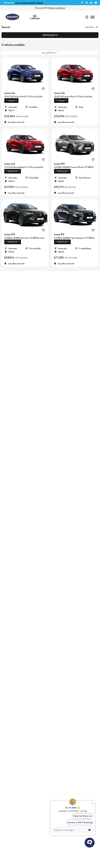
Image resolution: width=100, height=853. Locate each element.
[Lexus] (35, 17)
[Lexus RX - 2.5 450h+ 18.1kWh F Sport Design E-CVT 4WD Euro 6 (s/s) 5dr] (74, 214)
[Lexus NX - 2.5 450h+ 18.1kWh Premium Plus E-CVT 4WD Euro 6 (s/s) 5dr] (74, 144)
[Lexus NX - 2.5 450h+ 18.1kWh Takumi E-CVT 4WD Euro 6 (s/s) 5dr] (25, 214)
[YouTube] (95, 2)
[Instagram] (86, 2)
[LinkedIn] (91, 2)
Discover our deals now (57, 8)
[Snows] (12, 17)
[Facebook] (82, 2)
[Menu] (93, 17)
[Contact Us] (87, 17)
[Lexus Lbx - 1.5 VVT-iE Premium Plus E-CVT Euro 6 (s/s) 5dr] (25, 73)
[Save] (43, 88)
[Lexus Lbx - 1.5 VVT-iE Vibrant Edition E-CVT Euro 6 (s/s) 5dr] (25, 144)
